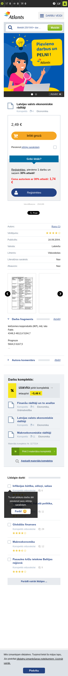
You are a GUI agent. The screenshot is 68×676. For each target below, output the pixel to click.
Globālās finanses (24, 524)
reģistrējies (18, 169)
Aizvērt (54, 94)
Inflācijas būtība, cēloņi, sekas (32, 485)
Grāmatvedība (24, 410)
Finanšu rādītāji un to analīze (36, 402)
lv (58, 3)
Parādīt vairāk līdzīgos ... (34, 581)
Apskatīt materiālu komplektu (37, 461)
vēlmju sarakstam (30, 147)
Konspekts (22, 111)
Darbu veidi (54, 15)
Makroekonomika (24, 541)
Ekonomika (42, 111)
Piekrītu (34, 670)
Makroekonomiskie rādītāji (34, 432)
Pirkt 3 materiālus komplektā (36, 451)
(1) (56, 226)
